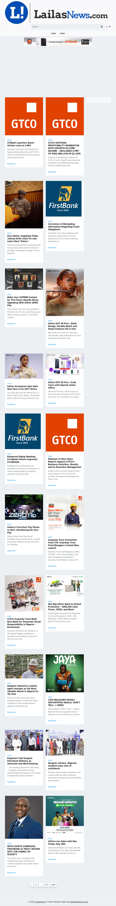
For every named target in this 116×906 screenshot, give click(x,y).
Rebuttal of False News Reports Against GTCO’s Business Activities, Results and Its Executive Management (64, 463)
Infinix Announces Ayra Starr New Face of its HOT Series (22, 387)
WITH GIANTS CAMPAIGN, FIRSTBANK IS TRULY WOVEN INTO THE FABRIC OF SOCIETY (23, 850)
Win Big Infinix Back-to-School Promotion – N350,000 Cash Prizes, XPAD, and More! (64, 607)
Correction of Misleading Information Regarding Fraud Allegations (63, 227)
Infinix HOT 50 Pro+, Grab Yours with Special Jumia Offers (62, 385)
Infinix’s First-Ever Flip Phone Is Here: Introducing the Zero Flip (23, 530)
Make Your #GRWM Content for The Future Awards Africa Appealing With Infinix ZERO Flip (22, 301)
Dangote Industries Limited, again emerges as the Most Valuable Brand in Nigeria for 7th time (22, 690)
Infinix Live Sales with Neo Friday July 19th (62, 842)
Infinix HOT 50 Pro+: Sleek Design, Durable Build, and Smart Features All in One (62, 326)
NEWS (62, 33)
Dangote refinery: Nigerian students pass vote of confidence (62, 766)
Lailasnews (40, 902)
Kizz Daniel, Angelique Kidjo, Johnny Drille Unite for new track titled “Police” (22, 239)
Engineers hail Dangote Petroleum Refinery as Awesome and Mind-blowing (22, 761)
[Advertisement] (58, 70)
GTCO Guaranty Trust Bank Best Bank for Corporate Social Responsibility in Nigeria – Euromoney (24, 623)
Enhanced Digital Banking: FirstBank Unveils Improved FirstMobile (22, 459)
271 (46, 885)
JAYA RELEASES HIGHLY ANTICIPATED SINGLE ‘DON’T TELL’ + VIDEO (64, 702)
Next (53, 885)
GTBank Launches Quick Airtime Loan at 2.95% (20, 144)
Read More (11, 164)
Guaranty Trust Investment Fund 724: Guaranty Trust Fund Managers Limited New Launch (63, 544)
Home (53, 33)
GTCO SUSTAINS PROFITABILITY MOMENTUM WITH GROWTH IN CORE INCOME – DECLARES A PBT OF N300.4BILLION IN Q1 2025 (64, 148)
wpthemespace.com (79, 902)
